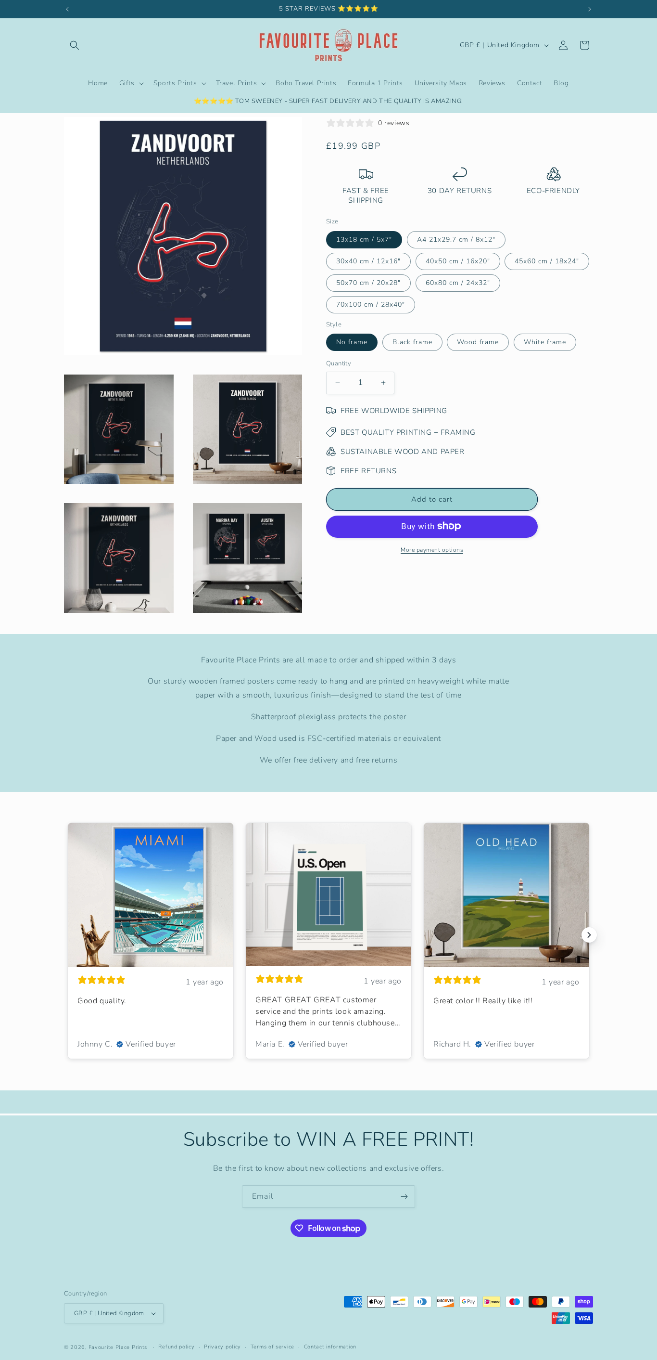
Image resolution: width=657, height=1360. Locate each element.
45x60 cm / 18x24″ (547, 260)
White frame (545, 342)
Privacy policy (222, 1346)
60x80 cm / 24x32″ (458, 282)
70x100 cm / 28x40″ (370, 304)
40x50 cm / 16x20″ (458, 260)
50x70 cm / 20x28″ (368, 282)
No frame (351, 342)
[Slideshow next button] (589, 935)
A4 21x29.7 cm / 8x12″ (456, 239)
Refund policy (176, 1346)
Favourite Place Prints (117, 1347)
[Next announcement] (589, 9)
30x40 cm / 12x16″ (368, 260)
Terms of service (272, 1346)
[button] (74, 45)
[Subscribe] (404, 1196)
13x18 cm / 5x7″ (364, 239)
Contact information (330, 1346)
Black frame (412, 342)
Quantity (338, 363)
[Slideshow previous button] (68, 935)
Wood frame (478, 342)
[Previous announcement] (67, 9)
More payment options (432, 549)
